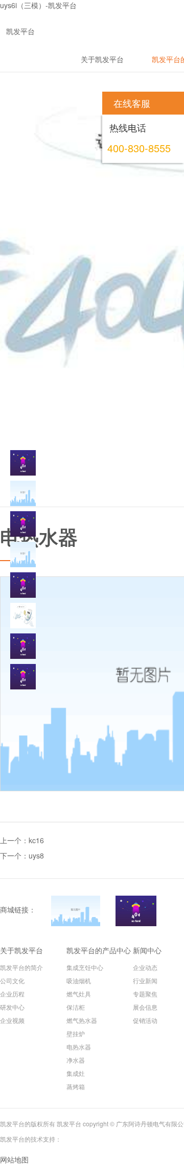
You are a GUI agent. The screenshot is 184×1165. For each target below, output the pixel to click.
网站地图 (14, 1159)
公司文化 (12, 980)
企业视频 (12, 1020)
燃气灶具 (78, 993)
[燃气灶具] (23, 524)
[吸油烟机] (23, 493)
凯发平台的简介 (21, 967)
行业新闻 (145, 980)
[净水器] (23, 676)
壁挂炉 (75, 1033)
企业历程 (12, 993)
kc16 (36, 840)
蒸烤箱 (75, 1086)
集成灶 (75, 1073)
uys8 (36, 855)
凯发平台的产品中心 (98, 950)
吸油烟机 (78, 980)
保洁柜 (75, 1007)
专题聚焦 (145, 993)
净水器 (75, 1060)
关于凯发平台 (21, 950)
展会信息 (145, 1007)
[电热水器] (23, 646)
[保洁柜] (23, 554)
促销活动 (145, 1020)
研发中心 (12, 1007)
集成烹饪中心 (84, 967)
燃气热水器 (81, 1020)
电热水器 (78, 1046)
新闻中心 (147, 950)
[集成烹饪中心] (23, 463)
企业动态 (145, 967)
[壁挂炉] (23, 615)
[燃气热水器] (23, 585)
